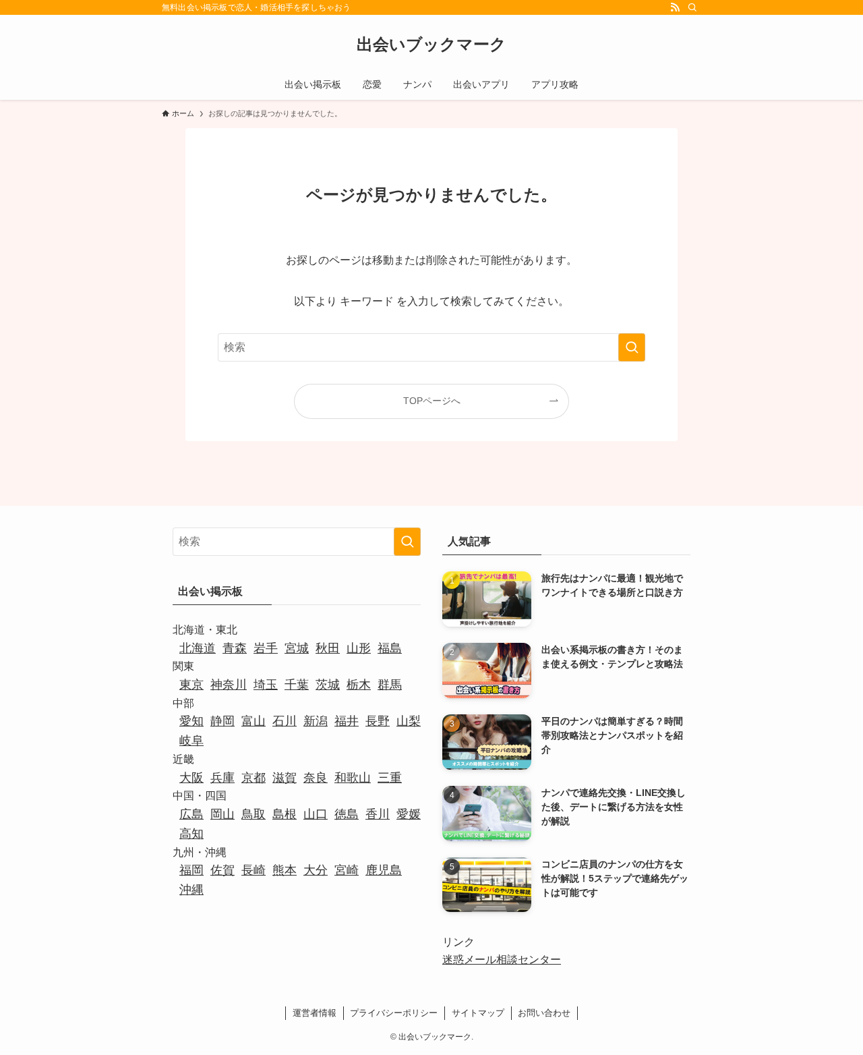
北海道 (197, 648)
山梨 (408, 721)
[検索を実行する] (631, 347)
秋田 (328, 648)
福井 (346, 721)
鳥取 (253, 814)
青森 (234, 648)
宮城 (297, 648)
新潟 (315, 721)
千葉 (297, 684)
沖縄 (191, 889)
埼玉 (266, 684)
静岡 (222, 721)
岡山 (222, 814)
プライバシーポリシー (394, 1013)
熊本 (284, 870)
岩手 (266, 648)
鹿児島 (383, 870)
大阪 (191, 778)
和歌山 (352, 778)
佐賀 (222, 870)
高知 (191, 833)
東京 (191, 684)
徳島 (346, 814)
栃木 (359, 684)
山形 (359, 648)
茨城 (328, 684)
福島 (390, 648)
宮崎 (346, 870)
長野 (377, 721)
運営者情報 (314, 1013)
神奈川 (228, 684)
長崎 (253, 870)
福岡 (191, 870)
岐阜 (191, 740)
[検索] (692, 7)
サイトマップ (478, 1013)
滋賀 (284, 778)
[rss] (675, 7)
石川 (284, 721)
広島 (191, 814)
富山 (253, 721)
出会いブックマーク (431, 44)
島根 (284, 814)
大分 (315, 870)
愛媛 (408, 814)
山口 (315, 814)
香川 (377, 814)
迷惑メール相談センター (501, 959)
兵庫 (222, 778)
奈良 (315, 778)
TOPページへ (431, 400)
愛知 (191, 721)
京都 (253, 778)
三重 (390, 778)
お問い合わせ (544, 1013)
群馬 (390, 684)
